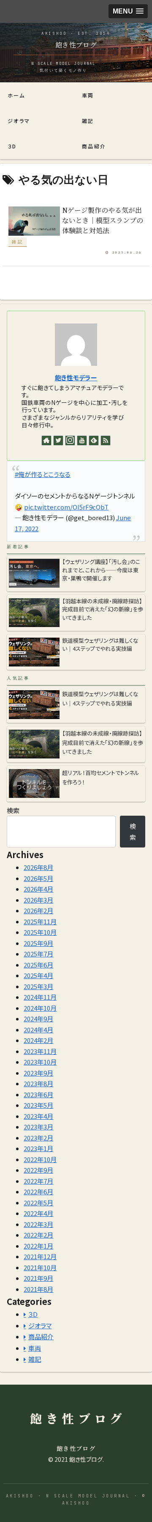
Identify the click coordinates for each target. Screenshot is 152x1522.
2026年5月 (38, 878)
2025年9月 (38, 943)
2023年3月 (38, 1126)
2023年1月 (38, 1148)
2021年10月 (40, 1267)
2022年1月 (38, 1245)
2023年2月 (38, 1137)
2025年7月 (38, 953)
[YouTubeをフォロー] (82, 440)
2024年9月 (38, 1018)
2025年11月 (40, 921)
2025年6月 (38, 964)
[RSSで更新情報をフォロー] (105, 440)
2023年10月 (40, 1061)
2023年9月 (38, 1072)
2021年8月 (38, 1289)
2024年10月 (40, 1008)
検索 (13, 810)
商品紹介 (41, 1336)
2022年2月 (38, 1234)
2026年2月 (38, 910)
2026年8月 (38, 867)
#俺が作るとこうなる (43, 474)
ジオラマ (40, 1325)
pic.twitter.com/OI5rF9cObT (66, 506)
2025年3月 (38, 986)
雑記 (34, 1359)
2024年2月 (38, 1040)
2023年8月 (38, 1083)
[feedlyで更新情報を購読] (94, 440)
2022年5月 (38, 1202)
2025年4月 (38, 975)
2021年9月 (38, 1278)
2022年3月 (38, 1224)
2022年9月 (38, 1169)
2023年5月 (38, 1105)
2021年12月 (40, 1256)
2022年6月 (38, 1191)
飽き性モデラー (76, 377)
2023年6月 (38, 1094)
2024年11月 (40, 996)
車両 (34, 1348)
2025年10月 (40, 932)
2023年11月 (40, 1051)
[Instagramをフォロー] (70, 440)
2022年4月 (38, 1213)
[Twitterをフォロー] (58, 440)
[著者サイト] (46, 440)
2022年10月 (40, 1159)
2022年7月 (38, 1180)
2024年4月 (38, 1029)
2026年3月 (38, 899)
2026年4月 (38, 888)
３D (33, 1314)
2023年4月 (38, 1116)
